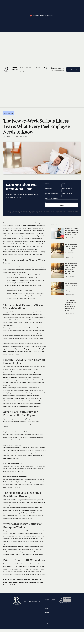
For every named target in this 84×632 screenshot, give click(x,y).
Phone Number (49, 188)
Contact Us (73, 69)
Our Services (48, 605)
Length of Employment (51, 193)
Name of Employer (67, 188)
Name (47, 183)
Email (63, 183)
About (22, 71)
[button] (30, 67)
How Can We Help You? (51, 198)
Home (22, 68)
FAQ (51, 68)
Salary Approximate (67, 193)
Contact (47, 623)
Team (47, 612)
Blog (45, 68)
